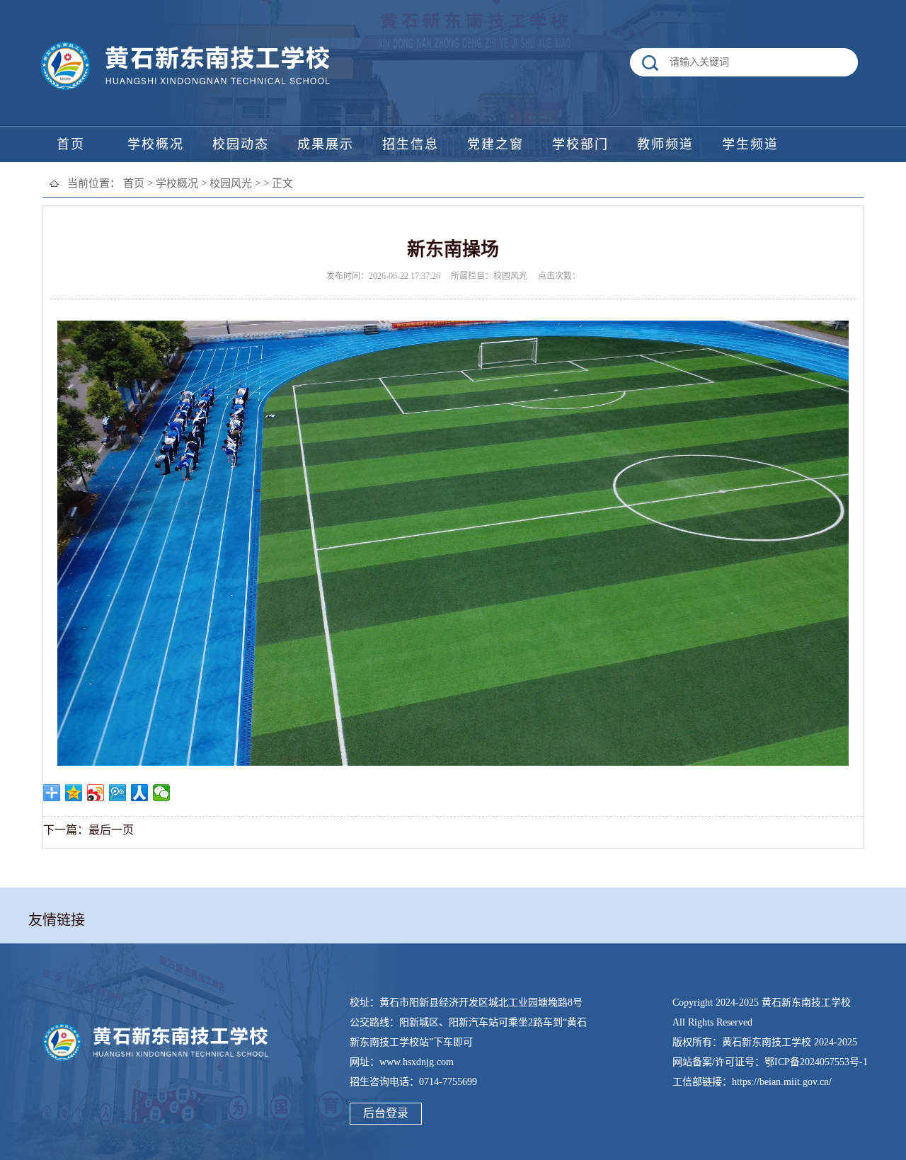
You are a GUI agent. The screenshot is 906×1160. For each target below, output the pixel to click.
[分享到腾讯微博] (118, 792)
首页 (133, 183)
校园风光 (231, 183)
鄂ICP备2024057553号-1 (816, 1062)
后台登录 (385, 1113)
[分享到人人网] (140, 792)
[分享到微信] (162, 792)
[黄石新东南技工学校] (187, 90)
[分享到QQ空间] (74, 792)
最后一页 (111, 830)
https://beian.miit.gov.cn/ (782, 1081)
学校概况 (177, 183)
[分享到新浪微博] (96, 792)
